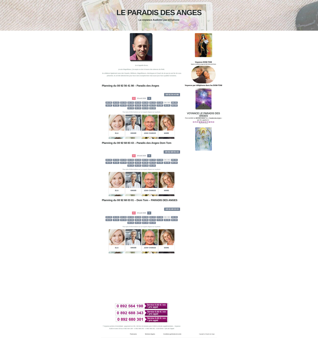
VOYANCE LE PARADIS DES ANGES (203, 114)
